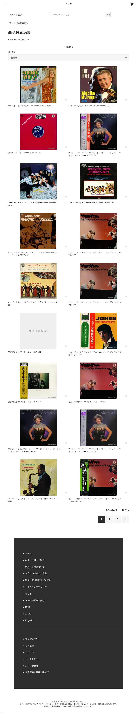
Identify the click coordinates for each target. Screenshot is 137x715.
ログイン (29, 652)
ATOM (28, 614)
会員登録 (29, 646)
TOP (10, 23)
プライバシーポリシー (36, 587)
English (29, 620)
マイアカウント (32, 639)
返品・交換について (35, 567)
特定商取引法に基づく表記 (38, 580)
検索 (108, 15)
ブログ (28, 594)
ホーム (28, 553)
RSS (27, 607)
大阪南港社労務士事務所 (37, 672)
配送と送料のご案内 (35, 560)
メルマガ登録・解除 (35, 600)
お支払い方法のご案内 (36, 573)
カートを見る (31, 659)
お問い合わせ (31, 666)
